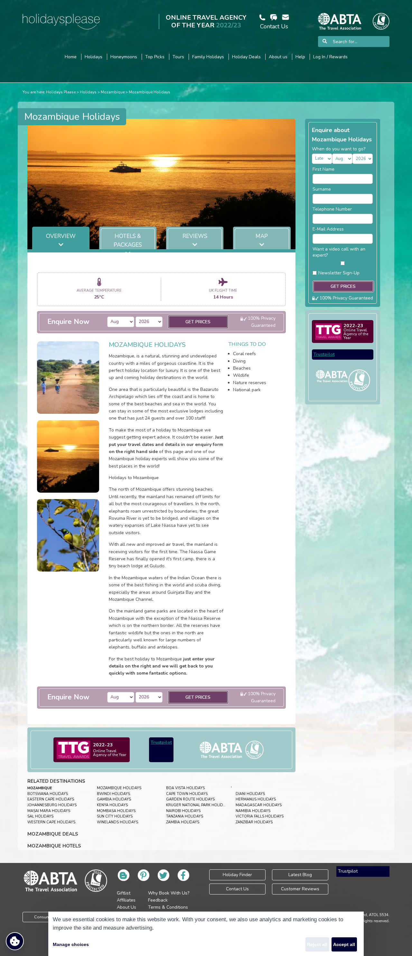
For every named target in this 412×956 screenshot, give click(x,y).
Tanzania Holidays (184, 816)
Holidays (88, 92)
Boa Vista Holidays (185, 788)
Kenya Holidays (112, 805)
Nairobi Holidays (183, 811)
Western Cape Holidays (51, 822)
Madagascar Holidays (259, 805)
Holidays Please (61, 92)
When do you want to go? (338, 149)
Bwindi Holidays (113, 793)
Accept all (344, 944)
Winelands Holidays (117, 822)
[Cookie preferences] (15, 941)
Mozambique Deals (52, 834)
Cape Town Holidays (187, 793)
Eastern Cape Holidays (50, 799)
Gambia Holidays (114, 799)
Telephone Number (332, 209)
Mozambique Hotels (54, 846)
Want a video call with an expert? (339, 252)
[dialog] (206, 934)
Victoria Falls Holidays (260, 816)
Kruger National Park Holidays (198, 805)
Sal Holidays (40, 816)
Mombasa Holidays (116, 811)
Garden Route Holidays (190, 799)
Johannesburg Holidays (52, 805)
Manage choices (71, 944)
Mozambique (113, 92)
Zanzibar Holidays (254, 822)
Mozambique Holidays (149, 92)
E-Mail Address (328, 229)
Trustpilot (161, 742)
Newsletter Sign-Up (339, 273)
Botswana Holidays (47, 793)
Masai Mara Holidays (48, 811)
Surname (322, 189)
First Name (323, 169)
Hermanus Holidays (256, 799)
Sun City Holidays (115, 816)
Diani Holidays (250, 793)
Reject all (317, 944)
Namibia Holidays (253, 811)
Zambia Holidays (182, 822)
